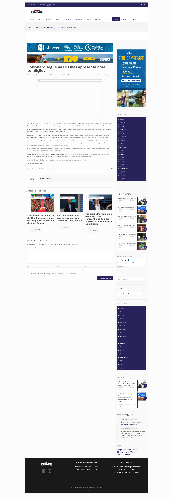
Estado (122, 143)
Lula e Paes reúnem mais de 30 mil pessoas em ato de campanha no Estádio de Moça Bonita (40, 219)
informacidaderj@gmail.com (47, 5)
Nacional (122, 154)
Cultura (122, 126)
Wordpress (124, 454)
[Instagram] (144, 5)
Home (29, 27)
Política (37, 27)
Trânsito (122, 171)
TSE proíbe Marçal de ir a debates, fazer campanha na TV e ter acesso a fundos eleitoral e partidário (99, 218)
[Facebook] (142, 5)
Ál (131, 455)
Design (119, 450)
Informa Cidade (42, 75)
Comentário (31, 248)
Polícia (122, 157)
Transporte (123, 175)
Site (85, 266)
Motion (136, 450)
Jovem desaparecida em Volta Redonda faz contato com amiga (131, 435)
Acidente (122, 119)
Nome (29, 266)
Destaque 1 (123, 129)
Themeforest (123, 452)
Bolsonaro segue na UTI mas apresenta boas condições (60, 27)
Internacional (123, 147)
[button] (70, 58)
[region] (70, 47)
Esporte (122, 140)
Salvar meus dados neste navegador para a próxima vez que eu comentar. (53, 273)
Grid (133, 450)
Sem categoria (124, 168)
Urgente (122, 179)
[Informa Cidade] (37, 11)
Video (133, 452)
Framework (127, 450)
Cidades (122, 123)
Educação (123, 137)
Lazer (121, 151)
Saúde (122, 165)
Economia (123, 133)
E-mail (58, 266)
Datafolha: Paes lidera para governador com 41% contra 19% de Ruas (69, 218)
